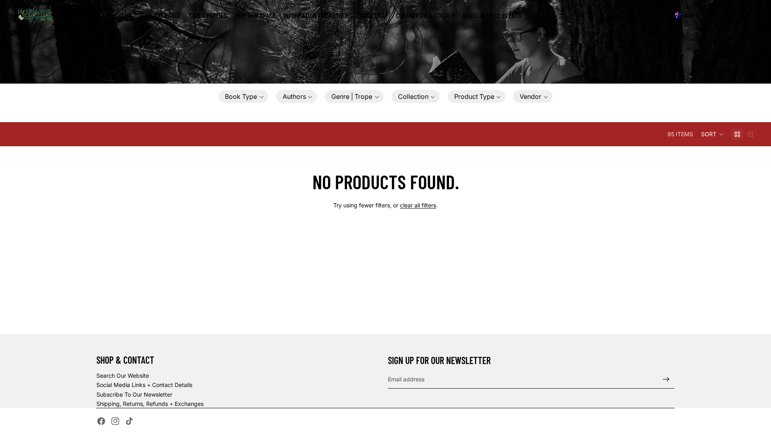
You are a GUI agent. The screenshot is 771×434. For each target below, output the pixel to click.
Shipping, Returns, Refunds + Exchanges (150, 403)
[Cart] (746, 15)
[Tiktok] (129, 421)
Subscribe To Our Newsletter (134, 394)
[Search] (711, 15)
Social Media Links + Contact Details (144, 384)
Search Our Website (122, 375)
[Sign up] (666, 379)
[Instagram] (115, 421)
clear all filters (418, 205)
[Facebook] (101, 421)
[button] (243, 96)
